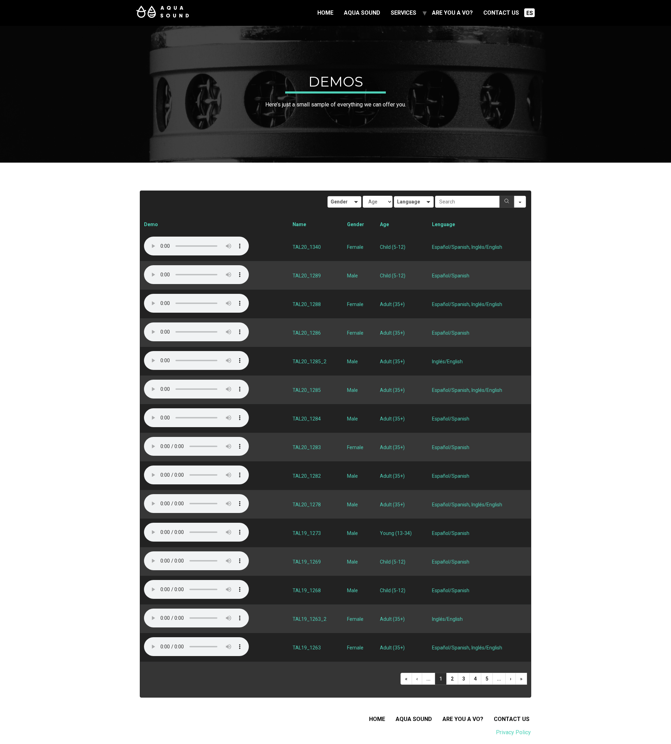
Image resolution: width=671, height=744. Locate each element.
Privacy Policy (513, 732)
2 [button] (452, 679)
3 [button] (463, 679)
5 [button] (486, 679)
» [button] (521, 679)
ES (529, 13)
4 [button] (475, 679)
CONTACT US (501, 12)
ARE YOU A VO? (452, 12)
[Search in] (520, 202)
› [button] (510, 679)
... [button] (428, 679)
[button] (344, 202)
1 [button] (440, 679)
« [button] (406, 679)
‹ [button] (417, 679)
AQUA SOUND (362, 12)
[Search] (506, 202)
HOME (325, 12)
